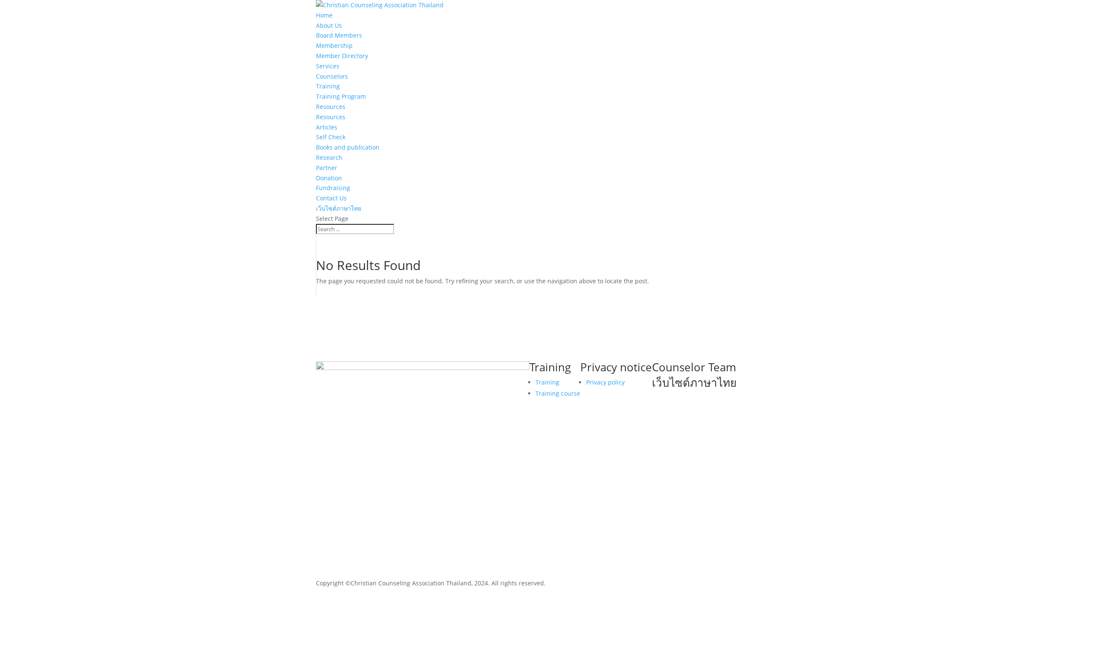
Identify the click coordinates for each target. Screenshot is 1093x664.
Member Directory (342, 56)
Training (328, 86)
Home (324, 15)
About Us (329, 25)
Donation (329, 178)
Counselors (332, 76)
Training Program (341, 96)
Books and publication (348, 147)
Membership (334, 45)
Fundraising (333, 188)
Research (329, 157)
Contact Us (331, 198)
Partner (326, 168)
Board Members (339, 35)
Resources (330, 107)
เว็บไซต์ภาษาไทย (338, 208)
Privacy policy (605, 382)
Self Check (330, 137)
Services (327, 66)
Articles (326, 127)
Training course (557, 393)
